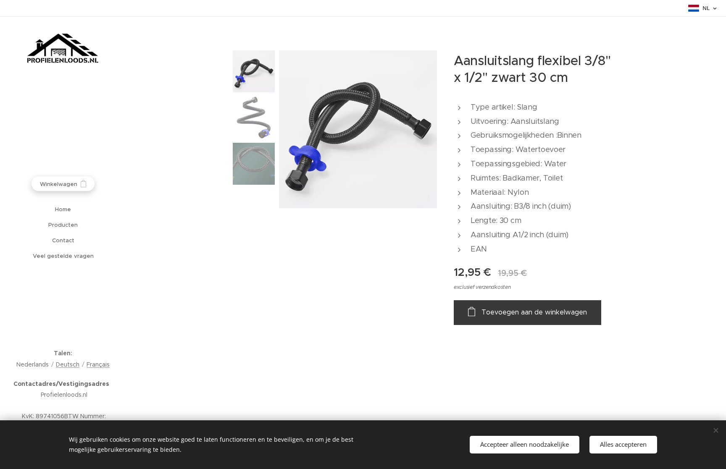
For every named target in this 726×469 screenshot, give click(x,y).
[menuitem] (63, 209)
